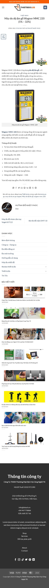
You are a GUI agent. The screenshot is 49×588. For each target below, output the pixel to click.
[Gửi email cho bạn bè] (22, 188)
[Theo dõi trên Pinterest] (30, 559)
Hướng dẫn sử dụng (10, 258)
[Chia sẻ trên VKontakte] (27, 188)
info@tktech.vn (24, 507)
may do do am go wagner (13, 196)
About (24, 548)
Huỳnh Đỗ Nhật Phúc (33, 28)
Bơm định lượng (8, 240)
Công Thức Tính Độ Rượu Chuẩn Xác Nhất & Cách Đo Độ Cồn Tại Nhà (21, 300)
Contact (24, 551)
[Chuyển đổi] (46, 266)
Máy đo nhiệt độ (8, 262)
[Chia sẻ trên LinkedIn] (30, 188)
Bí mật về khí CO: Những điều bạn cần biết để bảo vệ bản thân (18, 404)
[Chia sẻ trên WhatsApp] (13, 188)
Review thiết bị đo (9, 267)
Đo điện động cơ (8, 249)
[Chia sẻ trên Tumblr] (33, 188)
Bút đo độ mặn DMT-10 (38, 221)
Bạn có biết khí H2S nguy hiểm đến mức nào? (14, 425)
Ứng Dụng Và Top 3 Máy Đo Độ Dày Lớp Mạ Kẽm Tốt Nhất (18, 383)
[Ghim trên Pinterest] (24, 188)
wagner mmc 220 (40, 196)
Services (24, 536)
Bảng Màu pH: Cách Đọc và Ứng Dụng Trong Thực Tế (16, 321)
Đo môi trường (8, 253)
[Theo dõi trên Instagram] (19, 559)
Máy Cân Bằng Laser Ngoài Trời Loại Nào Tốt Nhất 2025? (17, 342)
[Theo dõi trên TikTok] (23, 559)
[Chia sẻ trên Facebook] (16, 188)
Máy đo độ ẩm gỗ (27, 196)
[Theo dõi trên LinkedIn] (33, 559)
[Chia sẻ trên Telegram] (36, 188)
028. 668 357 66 (24, 513)
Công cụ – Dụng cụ (9, 245)
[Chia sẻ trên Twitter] (19, 188)
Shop (25, 533)
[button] (3, 7)
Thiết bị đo (24, 15)
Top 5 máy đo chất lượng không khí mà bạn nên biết (16, 446)
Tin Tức (5, 275)
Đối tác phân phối (24, 539)
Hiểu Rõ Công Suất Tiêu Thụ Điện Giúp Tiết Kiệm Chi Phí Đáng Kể (20, 363)
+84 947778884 (24, 510)
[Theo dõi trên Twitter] (26, 559)
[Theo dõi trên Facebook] (15, 559)
